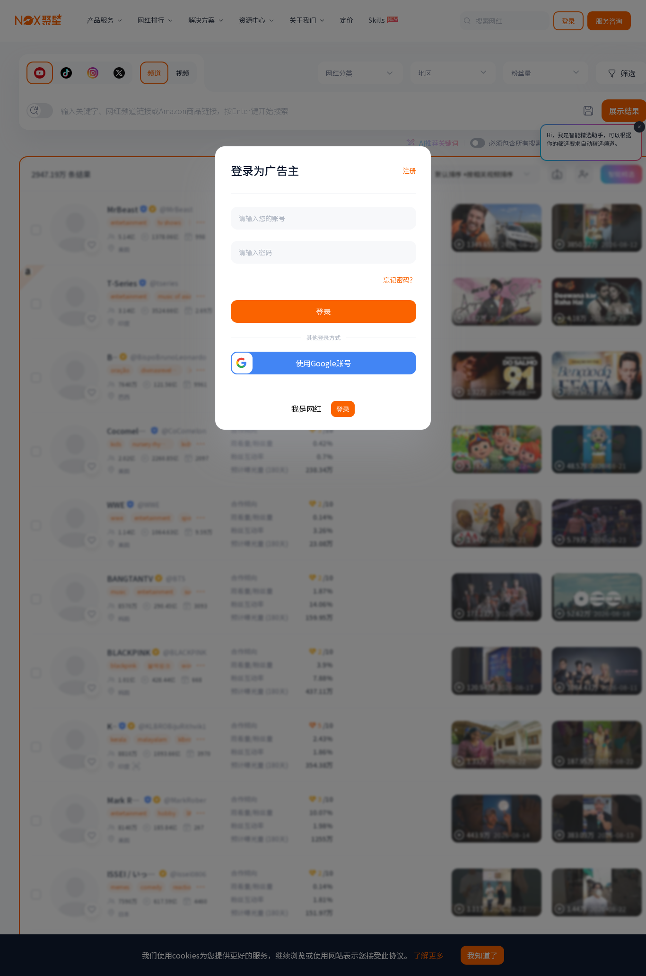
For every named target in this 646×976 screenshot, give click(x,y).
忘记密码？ (399, 279)
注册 (409, 170)
